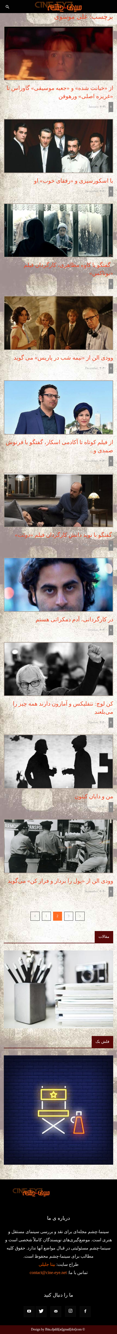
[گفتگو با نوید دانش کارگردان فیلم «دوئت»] (58, 500)
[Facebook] (85, 1311)
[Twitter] (41, 1311)
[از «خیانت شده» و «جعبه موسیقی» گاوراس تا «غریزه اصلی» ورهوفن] (58, 53)
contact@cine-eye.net (48, 1272)
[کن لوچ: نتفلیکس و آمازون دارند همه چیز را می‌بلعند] (58, 669)
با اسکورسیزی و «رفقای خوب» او (73, 180)
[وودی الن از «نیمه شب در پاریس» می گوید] (58, 323)
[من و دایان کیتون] (58, 761)
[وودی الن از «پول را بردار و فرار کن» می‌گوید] (58, 846)
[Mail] (55, 1311)
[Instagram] (70, 1311)
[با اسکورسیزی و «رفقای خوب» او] (58, 146)
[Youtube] (29, 1311)
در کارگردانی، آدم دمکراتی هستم (74, 619)
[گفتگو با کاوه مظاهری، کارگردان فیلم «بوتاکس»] (58, 230)
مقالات (103, 937)
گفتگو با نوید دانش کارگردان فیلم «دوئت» (64, 535)
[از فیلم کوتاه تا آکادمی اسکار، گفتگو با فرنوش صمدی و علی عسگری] (58, 407)
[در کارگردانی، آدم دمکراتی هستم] (58, 585)
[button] (7, 7)
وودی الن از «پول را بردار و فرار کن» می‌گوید (60, 881)
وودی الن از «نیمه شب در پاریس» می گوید (62, 357)
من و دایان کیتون (94, 796)
